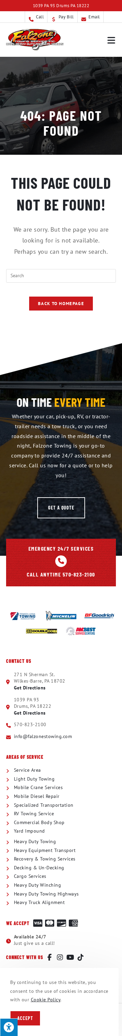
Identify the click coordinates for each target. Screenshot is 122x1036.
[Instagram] (60, 957)
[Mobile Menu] (111, 40)
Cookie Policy (46, 1000)
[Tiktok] (81, 957)
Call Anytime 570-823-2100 (61, 574)
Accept (25, 1018)
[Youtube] (70, 957)
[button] (61, 507)
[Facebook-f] (49, 957)
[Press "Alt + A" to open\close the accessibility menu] (9, 1027)
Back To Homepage (61, 303)
